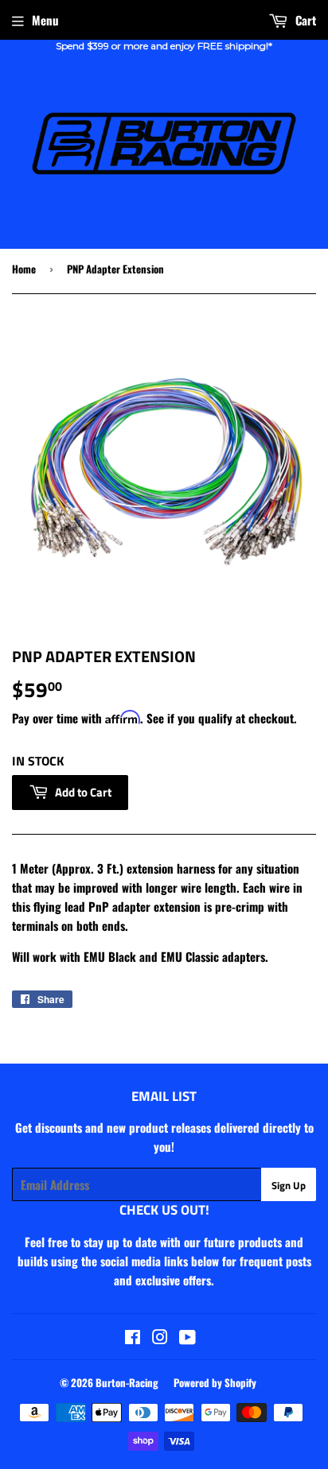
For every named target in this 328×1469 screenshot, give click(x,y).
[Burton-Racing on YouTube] (187, 1338)
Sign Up (288, 1185)
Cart (304, 20)
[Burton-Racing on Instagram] (160, 1338)
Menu (45, 20)
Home (24, 269)
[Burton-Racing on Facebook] (132, 1338)
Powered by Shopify (215, 1382)
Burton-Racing (127, 1382)
